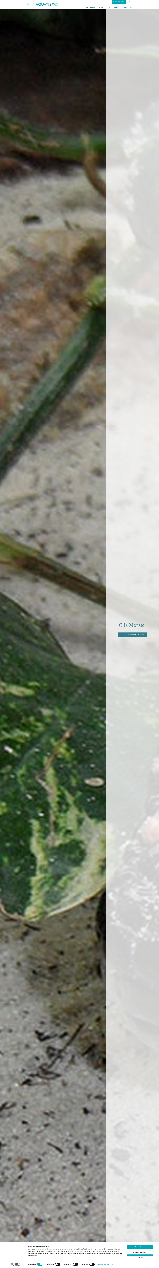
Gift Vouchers (105, 2)
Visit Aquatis (90, 7)
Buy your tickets (118, 2)
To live (108, 7)
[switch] (57, 1264)
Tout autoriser (139, 1247)
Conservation (127, 7)
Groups (100, 7)
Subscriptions (86, 2)
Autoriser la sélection (140, 1252)
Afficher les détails (104, 1264)
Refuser (140, 1258)
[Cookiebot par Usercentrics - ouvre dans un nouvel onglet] (16, 1264)
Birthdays (96, 2)
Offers (116, 7)
